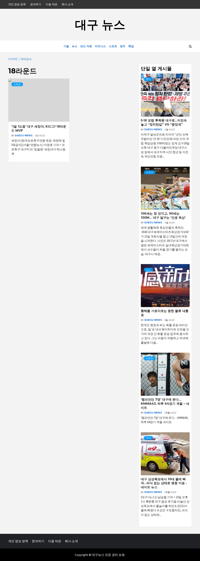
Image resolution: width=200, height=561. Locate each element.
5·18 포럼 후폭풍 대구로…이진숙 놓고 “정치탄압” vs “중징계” (164, 122)
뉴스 (74, 46)
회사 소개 (67, 4)
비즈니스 (100, 46)
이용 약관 (51, 4)
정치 (122, 46)
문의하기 (35, 4)
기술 (66, 46)
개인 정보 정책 (17, 4)
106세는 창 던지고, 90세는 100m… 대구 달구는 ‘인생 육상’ (163, 215)
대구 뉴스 (100, 24)
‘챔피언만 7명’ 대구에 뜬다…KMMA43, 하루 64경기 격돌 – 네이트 (165, 404)
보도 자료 (86, 46)
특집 (131, 46)
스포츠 (113, 46)
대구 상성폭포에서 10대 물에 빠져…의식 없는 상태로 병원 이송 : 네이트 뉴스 (164, 483)
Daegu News (24, 135)
